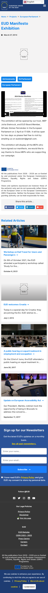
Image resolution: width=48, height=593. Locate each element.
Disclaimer (24, 515)
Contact (24, 545)
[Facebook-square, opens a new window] (14, 498)
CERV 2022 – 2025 (24, 535)
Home (3, 17)
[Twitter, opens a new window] (19, 498)
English (30, 1)
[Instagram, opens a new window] (24, 498)
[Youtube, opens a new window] (33, 498)
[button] (44, 5)
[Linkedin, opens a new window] (28, 498)
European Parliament (29, 17)
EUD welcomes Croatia (15, 304)
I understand (29, 587)
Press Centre (24, 539)
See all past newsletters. (24, 443)
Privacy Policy (28, 477)
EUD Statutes (24, 532)
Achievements (8, 79)
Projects (13, 17)
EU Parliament (25, 79)
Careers (24, 542)
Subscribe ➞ (24, 469)
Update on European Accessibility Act (22, 400)
